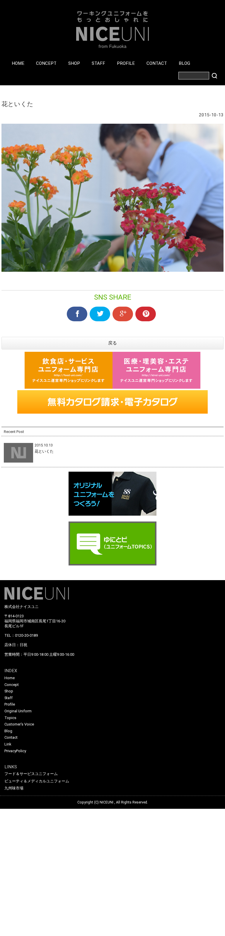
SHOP (74, 63)
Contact (11, 737)
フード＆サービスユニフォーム (31, 774)
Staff (8, 698)
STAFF (98, 63)
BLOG (184, 63)
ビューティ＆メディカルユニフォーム (36, 781)
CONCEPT (46, 63)
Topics (10, 718)
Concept (11, 684)
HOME (18, 63)
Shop (8, 691)
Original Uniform (18, 711)
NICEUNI (106, 802)
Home (9, 678)
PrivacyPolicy (15, 751)
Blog (8, 731)
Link (7, 744)
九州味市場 (13, 788)
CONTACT (156, 63)
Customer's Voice (19, 724)
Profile (9, 704)
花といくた (44, 451)
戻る (112, 343)
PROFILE (126, 63)
